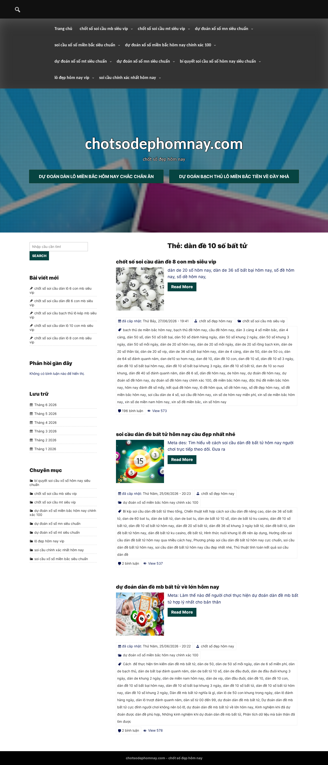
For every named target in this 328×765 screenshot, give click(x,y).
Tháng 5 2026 (45, 414)
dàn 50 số (135, 337)
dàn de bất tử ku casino (249, 518)
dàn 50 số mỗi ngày (142, 344)
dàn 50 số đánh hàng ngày (196, 337)
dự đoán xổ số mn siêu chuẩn (221, 29)
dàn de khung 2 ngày (144, 678)
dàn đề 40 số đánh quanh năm (153, 373)
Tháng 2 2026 (45, 440)
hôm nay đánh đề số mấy (144, 387)
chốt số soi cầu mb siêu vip (104, 29)
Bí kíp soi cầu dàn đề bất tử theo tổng (152, 511)
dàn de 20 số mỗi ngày (215, 344)
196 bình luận (132, 411)
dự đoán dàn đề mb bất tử (239, 700)
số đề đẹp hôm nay (264, 387)
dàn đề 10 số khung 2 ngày (146, 693)
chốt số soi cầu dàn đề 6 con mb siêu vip (61, 303)
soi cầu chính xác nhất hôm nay (127, 78)
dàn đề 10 (255, 678)
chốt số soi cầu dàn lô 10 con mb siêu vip (61, 327)
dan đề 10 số (248, 359)
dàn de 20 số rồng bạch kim (257, 344)
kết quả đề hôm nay (182, 387)
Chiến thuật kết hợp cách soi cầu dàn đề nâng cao (223, 511)
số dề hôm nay (235, 387)
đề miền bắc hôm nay (230, 380)
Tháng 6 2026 (45, 405)
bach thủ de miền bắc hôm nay (147, 330)
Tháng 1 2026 (45, 449)
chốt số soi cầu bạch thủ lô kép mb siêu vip (63, 315)
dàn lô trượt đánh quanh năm (159, 700)
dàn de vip (214, 678)
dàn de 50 (251, 351)
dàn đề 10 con (225, 359)
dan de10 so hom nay (177, 359)
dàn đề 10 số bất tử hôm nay (151, 526)
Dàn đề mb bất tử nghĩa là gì (192, 693)
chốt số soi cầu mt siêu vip (161, 29)
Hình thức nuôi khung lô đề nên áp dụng (235, 533)
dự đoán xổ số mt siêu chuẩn (81, 61)
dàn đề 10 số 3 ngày (277, 359)
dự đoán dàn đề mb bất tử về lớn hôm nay (167, 587)
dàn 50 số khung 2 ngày (238, 337)
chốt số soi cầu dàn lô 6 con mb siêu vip (60, 290)
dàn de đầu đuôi (236, 671)
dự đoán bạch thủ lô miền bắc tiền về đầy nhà (234, 176)
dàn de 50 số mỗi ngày (234, 664)
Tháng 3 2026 (45, 431)
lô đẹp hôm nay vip (72, 78)
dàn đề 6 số (188, 373)
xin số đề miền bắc (186, 402)
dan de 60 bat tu (135, 518)
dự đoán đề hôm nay (264, 373)
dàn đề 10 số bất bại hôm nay (140, 366)
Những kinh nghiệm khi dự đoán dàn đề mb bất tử (201, 714)
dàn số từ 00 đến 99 (199, 700)
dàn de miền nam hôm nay (183, 678)
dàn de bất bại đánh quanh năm (163, 671)
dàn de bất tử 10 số (213, 518)
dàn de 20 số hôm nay (177, 344)
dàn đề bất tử (276, 526)
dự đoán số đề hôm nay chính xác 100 (181, 380)
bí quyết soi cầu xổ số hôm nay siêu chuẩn (218, 61)
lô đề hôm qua (211, 387)
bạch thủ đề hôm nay (190, 330)
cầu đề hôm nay (221, 330)
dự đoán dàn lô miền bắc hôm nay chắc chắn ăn (96, 176)
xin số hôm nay (214, 402)
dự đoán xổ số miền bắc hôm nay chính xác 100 (168, 45)
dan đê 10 (204, 359)
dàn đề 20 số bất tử (191, 526)
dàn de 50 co (271, 351)
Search (39, 256)
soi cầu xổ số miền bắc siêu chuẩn (85, 45)
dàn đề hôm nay (212, 373)
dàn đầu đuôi (235, 678)
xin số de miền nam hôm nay (147, 402)
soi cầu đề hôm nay (196, 395)
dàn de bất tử (162, 518)
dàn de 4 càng (229, 351)
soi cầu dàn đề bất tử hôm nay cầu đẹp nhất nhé (175, 434)
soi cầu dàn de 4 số (163, 395)
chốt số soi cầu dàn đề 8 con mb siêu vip (166, 262)
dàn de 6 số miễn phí (270, 664)
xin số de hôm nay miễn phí (234, 395)
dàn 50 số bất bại (159, 337)
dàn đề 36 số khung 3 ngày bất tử (236, 526)
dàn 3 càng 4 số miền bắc (256, 330)
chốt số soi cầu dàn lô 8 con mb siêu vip (60, 340)
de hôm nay (236, 373)
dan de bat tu (185, 518)
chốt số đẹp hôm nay (215, 321)
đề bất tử (195, 533)
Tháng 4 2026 (45, 422)
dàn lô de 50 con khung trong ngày (245, 693)
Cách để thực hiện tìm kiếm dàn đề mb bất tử (159, 664)
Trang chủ (63, 29)
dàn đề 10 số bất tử (238, 366)
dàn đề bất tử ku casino (167, 533)
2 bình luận (130, 563)
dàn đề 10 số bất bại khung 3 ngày (193, 366)
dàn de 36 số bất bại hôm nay (192, 351)
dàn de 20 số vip (153, 351)
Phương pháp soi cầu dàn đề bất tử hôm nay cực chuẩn (237, 540)
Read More (182, 286)
